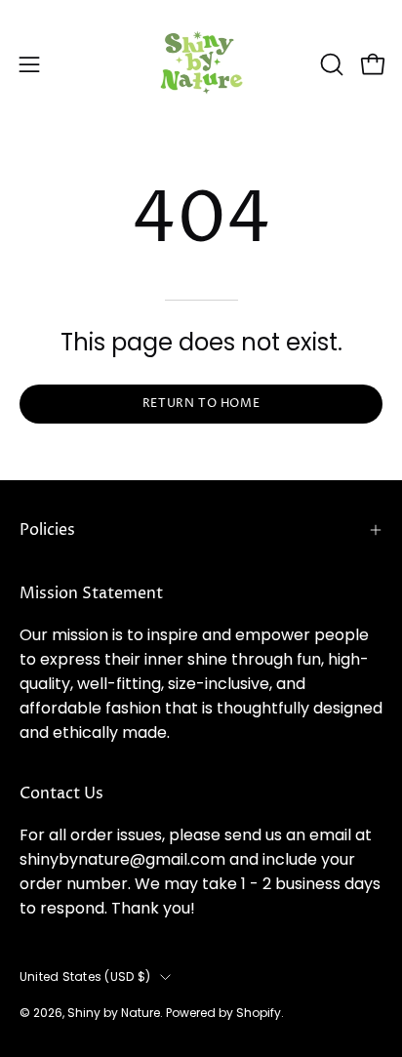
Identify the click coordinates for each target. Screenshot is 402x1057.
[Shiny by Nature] (201, 64)
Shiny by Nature (113, 1012)
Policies (47, 530)
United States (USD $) (85, 976)
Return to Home (201, 403)
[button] (329, 64)
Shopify (258, 1012)
